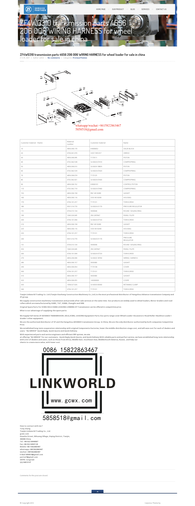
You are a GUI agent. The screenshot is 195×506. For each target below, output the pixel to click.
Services (145, 9)
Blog (133, 9)
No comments (54, 58)
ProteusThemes (80, 58)
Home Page (100, 9)
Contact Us (161, 9)
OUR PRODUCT (118, 9)
